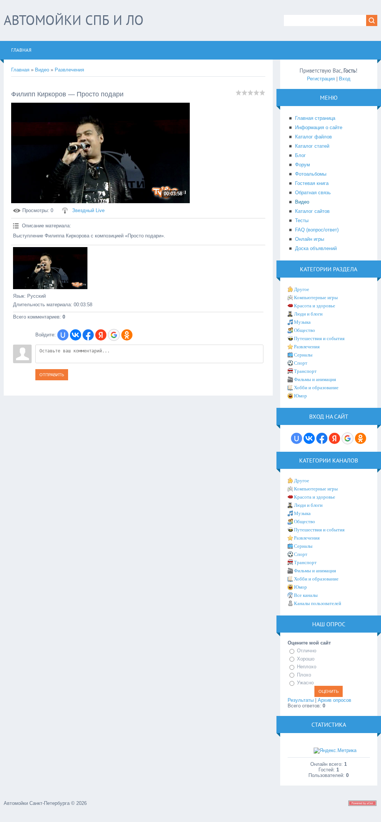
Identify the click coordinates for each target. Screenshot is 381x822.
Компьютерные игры (316, 297)
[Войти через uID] (62, 334)
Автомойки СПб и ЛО (74, 20)
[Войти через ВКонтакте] (75, 334)
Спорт (300, 363)
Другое (301, 289)
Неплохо (306, 666)
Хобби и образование (316, 387)
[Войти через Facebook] (88, 334)
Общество (304, 330)
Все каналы (306, 595)
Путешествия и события (319, 338)
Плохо (304, 675)
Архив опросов (334, 700)
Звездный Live (88, 210)
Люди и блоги (308, 314)
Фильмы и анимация (315, 379)
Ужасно (305, 682)
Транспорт (305, 371)
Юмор (300, 396)
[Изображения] (50, 268)
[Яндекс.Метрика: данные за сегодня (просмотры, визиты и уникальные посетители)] (335, 751)
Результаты (301, 700)
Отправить (51, 374)
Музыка (302, 322)
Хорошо (305, 659)
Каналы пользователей (317, 603)
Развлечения (69, 70)
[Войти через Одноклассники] (126, 334)
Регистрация (321, 78)
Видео (42, 70)
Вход (344, 78)
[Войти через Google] (114, 335)
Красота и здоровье (314, 305)
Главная (20, 70)
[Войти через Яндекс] (100, 334)
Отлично (306, 650)
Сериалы (303, 355)
